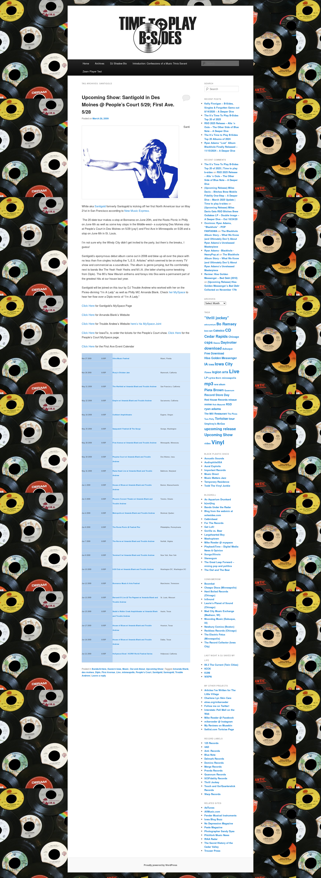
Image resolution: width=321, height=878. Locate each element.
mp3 (208, 383)
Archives (99, 63)
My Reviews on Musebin (218, 725)
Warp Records (212, 794)
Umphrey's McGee (214, 423)
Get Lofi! (209, 527)
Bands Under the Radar (217, 507)
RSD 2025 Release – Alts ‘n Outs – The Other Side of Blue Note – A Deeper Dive (221, 127)
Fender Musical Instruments (220, 815)
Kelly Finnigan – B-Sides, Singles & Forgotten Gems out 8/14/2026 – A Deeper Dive (221, 107)
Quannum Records (215, 774)
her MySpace (177, 292)
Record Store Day (216, 395)
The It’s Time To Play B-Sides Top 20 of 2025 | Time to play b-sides (221, 168)
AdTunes (209, 807)
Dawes (216, 342)
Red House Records (216, 399)
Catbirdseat (210, 519)
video (207, 443)
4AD (206, 747)
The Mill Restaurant (215, 413)
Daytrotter (229, 342)
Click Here (88, 306)
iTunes (207, 372)
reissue (232, 399)
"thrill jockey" (216, 317)
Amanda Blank (181, 669)
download (213, 348)
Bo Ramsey (226, 323)
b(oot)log (209, 503)
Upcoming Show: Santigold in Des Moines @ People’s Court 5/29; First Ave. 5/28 (128, 104)
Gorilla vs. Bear (213, 530)
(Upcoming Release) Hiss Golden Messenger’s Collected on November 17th (221, 285)
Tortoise (221, 418)
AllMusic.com (212, 811)
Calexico (218, 330)
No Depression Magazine (218, 823)
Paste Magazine (213, 827)
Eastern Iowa (114, 669)
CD (228, 330)
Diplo (97, 672)
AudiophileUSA (213, 462)
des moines (88, 672)
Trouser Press (212, 850)
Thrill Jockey (211, 782)
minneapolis (128, 672)
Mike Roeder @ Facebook (219, 717)
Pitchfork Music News (216, 835)
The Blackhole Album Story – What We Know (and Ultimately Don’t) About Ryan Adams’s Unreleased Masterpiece (221, 238)
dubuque (227, 348)
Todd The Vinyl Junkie (217, 485)
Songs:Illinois (212, 554)
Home (86, 63)
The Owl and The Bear (217, 570)
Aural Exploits (212, 466)
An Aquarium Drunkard (217, 499)
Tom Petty (209, 418)
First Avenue (108, 672)
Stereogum (210, 558)
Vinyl (217, 442)
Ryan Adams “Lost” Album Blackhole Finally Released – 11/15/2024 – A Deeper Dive (220, 146)
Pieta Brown (214, 389)
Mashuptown (211, 538)
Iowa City (224, 364)
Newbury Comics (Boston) (219, 626)
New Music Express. (137, 210)
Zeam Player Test (92, 71)
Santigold (100, 206)
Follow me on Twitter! (216, 706)
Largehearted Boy (214, 534)
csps (208, 342)
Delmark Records (214, 758)
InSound (209, 599)
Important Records (215, 470)
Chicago (233, 337)
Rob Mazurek (219, 404)
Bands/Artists (99, 669)
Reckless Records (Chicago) (220, 630)
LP (206, 378)
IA (206, 364)
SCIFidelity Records (215, 778)
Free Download (214, 353)
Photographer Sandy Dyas (219, 831)
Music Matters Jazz (215, 478)
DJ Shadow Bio (118, 63)
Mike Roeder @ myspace (218, 542)
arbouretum (210, 324)
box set (208, 330)
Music (125, 669)
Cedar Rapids (216, 336)
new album (219, 384)
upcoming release (220, 428)
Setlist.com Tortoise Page (219, 729)
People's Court (143, 672)
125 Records (211, 743)
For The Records (213, 523)
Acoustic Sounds (214, 458)
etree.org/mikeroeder (216, 702)
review (208, 404)
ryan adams (212, 409)
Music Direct (211, 474)
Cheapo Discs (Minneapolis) (220, 587)
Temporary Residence (216, 481)
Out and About (137, 669)
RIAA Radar (211, 839)
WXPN (208, 676)
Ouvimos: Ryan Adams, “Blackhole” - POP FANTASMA (217, 227)
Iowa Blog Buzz (213, 819)
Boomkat (209, 583)
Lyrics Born (214, 378)
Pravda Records (213, 770)
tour (232, 418)
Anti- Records (212, 751)
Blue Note (209, 754)
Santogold (168, 672)
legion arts (220, 372)
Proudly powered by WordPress (160, 865)
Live (118, 672)
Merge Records (213, 766)
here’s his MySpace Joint (146, 324)
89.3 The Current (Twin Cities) (221, 664)
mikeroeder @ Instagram (218, 721)
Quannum (229, 390)
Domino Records (214, 762)
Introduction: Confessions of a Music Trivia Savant (160, 63)
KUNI (207, 672)
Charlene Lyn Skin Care (217, 698)
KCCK (207, 668)
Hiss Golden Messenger (220, 358)
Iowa (211, 364)
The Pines (232, 413)
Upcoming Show (154, 669)
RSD (229, 404)
